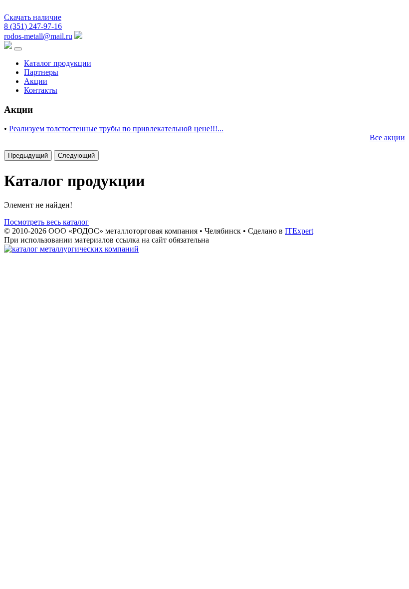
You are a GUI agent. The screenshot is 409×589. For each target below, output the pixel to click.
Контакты (40, 90)
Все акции (387, 137)
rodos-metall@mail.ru (38, 36)
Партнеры (41, 72)
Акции (35, 81)
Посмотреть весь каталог (46, 222)
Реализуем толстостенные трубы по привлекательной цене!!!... (116, 128)
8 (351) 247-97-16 (33, 26)
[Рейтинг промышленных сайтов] (71, 249)
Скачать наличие (32, 17)
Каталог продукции (57, 63)
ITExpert (299, 231)
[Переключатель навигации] (18, 48)
